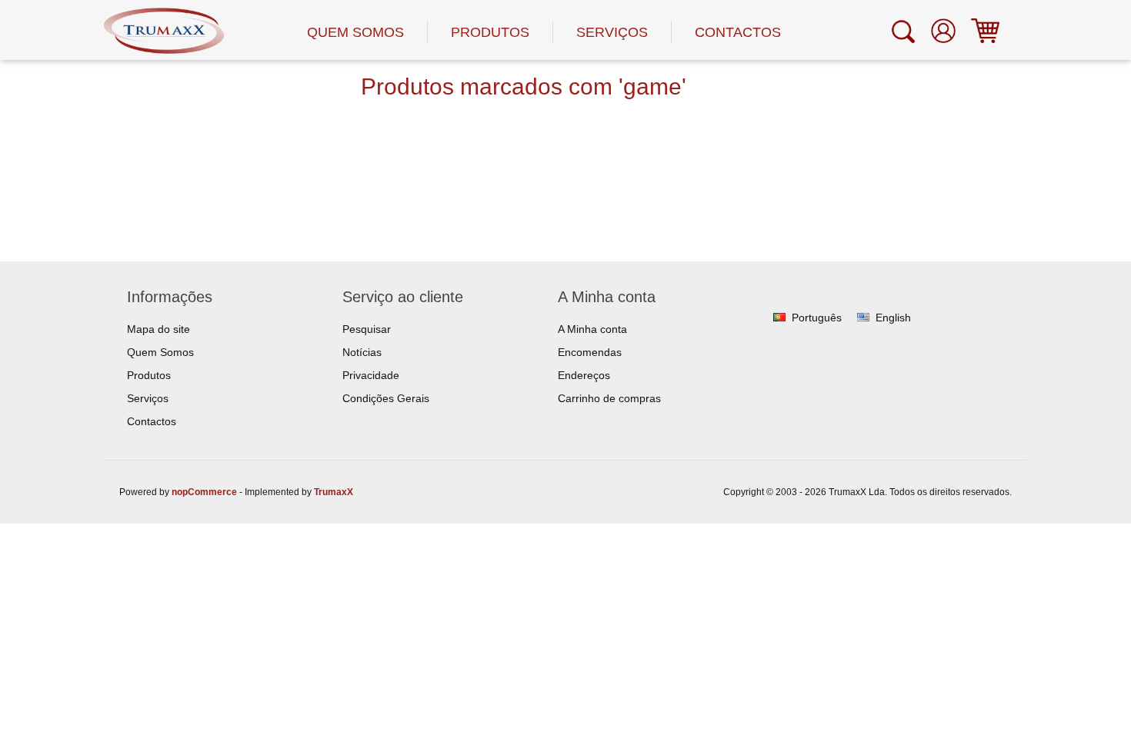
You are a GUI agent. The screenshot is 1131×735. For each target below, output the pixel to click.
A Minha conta (592, 329)
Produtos (490, 32)
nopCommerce (204, 492)
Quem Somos (355, 32)
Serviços (612, 32)
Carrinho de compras (609, 398)
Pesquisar (366, 329)
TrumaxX (333, 492)
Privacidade (370, 375)
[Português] (779, 317)
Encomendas (590, 352)
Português (817, 317)
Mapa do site (158, 329)
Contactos (738, 32)
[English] (863, 317)
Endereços (584, 375)
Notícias (362, 352)
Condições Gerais (385, 398)
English (893, 317)
